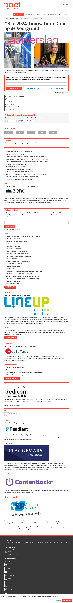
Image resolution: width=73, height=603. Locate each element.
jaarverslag (9, 96)
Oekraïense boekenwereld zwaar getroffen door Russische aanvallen (27, 174)
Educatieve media (41, 14)
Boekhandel (63, 14)
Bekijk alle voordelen (12, 378)
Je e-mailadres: (9, 220)
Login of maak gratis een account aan (43, 143)
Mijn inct (29, 117)
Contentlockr (65, 92)
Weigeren (58, 600)
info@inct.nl (10, 555)
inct (7, 18)
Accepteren (67, 600)
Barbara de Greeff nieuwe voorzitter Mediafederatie (22, 176)
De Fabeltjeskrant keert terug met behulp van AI (21, 169)
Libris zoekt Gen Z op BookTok (15, 154)
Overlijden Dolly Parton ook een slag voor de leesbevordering (25, 156)
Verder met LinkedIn (35, 88)
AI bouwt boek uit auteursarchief (16, 166)
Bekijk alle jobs (10, 287)
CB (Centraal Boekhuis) (19, 96)
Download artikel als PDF (14, 106)
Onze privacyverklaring (10, 558)
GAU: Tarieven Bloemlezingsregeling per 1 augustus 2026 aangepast (27, 159)
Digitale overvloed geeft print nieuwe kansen (19, 171)
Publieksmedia (19, 14)
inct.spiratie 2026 (14, 413)
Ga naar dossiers (11, 337)
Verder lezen (14, 88)
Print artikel (10, 109)
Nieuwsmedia (53, 14)
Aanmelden (10, 226)
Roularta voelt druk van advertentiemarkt (18, 164)
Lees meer (55, 596)
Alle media (9, 14)
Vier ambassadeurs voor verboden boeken (19, 179)
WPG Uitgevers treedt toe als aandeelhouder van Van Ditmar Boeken (27, 161)
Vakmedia (29, 14)
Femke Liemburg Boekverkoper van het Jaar (19, 151)
